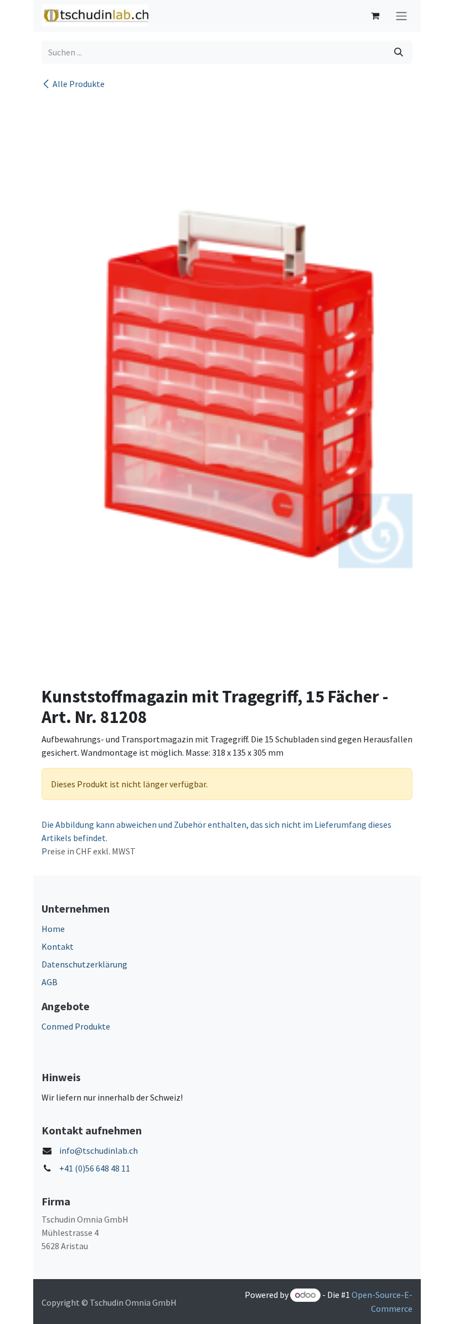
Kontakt (58, 946)
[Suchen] (398, 52)
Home (53, 928)
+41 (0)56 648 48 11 (94, 1168)
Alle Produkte (79, 83)
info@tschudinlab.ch (98, 1150)
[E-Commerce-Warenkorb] (375, 15)
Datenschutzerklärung (84, 964)
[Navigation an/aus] (401, 15)
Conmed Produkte (76, 1026)
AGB (50, 981)
